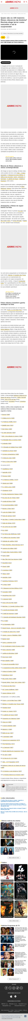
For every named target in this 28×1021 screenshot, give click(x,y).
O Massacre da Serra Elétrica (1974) (12, 588)
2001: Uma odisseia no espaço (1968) (12, 436)
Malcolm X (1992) (7, 729)
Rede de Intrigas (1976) (8, 523)
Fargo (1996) (6, 555)
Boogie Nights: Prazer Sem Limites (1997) (13, 682)
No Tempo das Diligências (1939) (11, 534)
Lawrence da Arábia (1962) (9, 548)
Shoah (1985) (6, 566)
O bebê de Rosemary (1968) (10, 613)
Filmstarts (11, 1003)
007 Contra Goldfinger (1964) (10, 689)
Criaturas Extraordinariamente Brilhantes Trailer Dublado (7, 898)
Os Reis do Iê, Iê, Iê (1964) (9, 758)
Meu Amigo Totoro (6, 220)
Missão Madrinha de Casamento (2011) (13, 751)
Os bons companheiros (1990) (10, 454)
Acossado (11, 401)
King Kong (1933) (7, 657)
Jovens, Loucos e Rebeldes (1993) (11, 635)
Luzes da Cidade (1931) (8, 512)
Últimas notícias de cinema (14, 857)
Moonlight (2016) (7, 563)
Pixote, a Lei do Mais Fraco (14, 309)
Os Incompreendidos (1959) (10, 505)
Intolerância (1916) (7, 675)
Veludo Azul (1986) (7, 483)
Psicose (9, 188)
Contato (11, 1010)
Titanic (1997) (6, 573)
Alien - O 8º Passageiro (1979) (10, 762)
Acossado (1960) (7, 592)
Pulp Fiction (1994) (7, 429)
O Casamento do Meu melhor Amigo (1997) (14, 667)
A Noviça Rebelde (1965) (9, 725)
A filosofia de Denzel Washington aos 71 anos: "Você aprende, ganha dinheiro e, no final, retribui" (21, 824)
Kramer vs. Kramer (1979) (9, 711)
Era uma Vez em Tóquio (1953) (10, 497)
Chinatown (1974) (7, 490)
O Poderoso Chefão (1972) (9, 421)
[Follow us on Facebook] (6, 988)
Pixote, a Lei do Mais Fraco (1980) (11, 700)
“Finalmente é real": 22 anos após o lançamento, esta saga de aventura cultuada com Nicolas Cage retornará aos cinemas (21, 841)
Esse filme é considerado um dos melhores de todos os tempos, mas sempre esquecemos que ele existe (13, 295)
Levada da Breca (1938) (9, 501)
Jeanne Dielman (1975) (8, 693)
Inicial (2, 13)
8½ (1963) (5, 530)
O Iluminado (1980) (7, 736)
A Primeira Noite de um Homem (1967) (13, 774)
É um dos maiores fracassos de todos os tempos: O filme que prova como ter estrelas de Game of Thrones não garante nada (13, 805)
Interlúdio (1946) (6, 577)
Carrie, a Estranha (18, 177)
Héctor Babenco (5, 329)
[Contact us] (21, 988)
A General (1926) (7, 599)
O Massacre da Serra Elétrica (15, 175)
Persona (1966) (6, 476)
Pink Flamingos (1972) (8, 744)
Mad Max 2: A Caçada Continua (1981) (13, 606)
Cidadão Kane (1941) (7, 425)
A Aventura (23, 401)
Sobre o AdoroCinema (5, 1010)
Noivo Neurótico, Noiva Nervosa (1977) (13, 544)
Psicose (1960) (6, 414)
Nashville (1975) (6, 472)
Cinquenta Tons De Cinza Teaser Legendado (21, 898)
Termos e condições (18, 1010)
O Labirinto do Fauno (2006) (10, 715)
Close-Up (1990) (6, 722)
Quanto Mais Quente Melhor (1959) (12, 552)
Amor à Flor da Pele (10, 399)
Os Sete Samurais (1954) (9, 432)
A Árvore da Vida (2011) (8, 686)
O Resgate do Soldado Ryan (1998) (12, 447)
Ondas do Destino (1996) (9, 671)
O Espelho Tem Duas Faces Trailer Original (7, 880)
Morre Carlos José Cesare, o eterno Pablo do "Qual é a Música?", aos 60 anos (21, 945)
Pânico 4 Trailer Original (20, 880)
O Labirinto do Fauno (12, 179)
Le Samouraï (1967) (7, 747)
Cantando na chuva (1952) (9, 450)
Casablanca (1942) (7, 469)
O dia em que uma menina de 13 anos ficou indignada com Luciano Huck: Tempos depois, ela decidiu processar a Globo (21, 971)
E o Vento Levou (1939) (8, 487)
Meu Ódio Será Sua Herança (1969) (12, 559)
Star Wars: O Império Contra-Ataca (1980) (13, 519)
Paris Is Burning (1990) (8, 649)
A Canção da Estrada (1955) (10, 610)
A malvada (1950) (6, 443)
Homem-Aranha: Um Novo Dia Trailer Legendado (21, 916)
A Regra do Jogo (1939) (8, 458)
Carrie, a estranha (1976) (9, 642)
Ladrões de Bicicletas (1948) (10, 653)
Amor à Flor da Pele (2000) (9, 602)
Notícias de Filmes (14, 13)
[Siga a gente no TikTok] (18, 988)
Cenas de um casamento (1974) (11, 740)
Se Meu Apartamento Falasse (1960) (12, 494)
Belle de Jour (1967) (7, 733)
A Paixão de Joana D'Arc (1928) (11, 631)
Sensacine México (19, 1005)
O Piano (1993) (6, 584)
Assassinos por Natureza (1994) (11, 718)
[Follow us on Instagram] (14, 988)
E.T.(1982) (5, 620)
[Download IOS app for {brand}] (12, 996)
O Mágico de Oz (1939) (8, 418)
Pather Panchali (21, 397)
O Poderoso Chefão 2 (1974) (10, 479)
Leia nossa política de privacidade (11, 1018)
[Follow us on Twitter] (10, 988)
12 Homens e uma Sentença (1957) (12, 771)
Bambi (25, 220)
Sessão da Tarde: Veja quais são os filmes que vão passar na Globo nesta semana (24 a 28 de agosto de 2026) (21, 929)
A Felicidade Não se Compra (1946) (11, 440)
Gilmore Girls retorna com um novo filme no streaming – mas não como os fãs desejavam (21, 849)
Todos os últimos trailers (14, 920)
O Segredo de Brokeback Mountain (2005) (13, 617)
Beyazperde (5, 1005)
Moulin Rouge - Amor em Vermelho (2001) (13, 628)
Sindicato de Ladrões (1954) (10, 541)
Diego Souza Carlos (9, 784)
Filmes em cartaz (7, 13)
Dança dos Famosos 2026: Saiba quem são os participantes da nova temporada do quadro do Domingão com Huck (20, 963)
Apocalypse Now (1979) (8, 595)
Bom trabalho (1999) (8, 660)
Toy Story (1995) (6, 754)
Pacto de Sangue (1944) (9, 516)
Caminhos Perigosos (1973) (10, 581)
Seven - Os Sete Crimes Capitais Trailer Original (7, 916)
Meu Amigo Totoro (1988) (9, 678)
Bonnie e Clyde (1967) (8, 508)
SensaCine (21, 1003)
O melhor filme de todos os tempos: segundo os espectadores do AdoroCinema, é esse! (12, 801)
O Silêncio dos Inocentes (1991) (11, 537)
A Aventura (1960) (7, 570)
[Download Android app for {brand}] (16, 996)
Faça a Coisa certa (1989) (9, 461)
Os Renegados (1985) (8, 624)
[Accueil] (13, 2)
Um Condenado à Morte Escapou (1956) (13, 646)
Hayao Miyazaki (17, 220)
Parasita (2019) (6, 707)
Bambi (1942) (6, 639)
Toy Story (20, 211)
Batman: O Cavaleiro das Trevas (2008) (13, 704)
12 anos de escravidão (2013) (10, 664)
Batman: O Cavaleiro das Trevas (17, 275)
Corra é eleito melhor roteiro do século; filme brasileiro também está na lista (14, 159)
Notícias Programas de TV (14, 979)
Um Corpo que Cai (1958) (9, 526)
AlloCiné (3, 1003)
